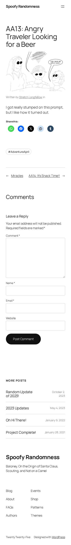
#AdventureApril (18, 152)
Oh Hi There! (16, 420)
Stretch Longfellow (30, 97)
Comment (13, 235)
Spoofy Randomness (23, 6)
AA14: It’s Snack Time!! (44, 176)
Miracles (17, 176)
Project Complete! (21, 432)
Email (10, 300)
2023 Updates (17, 408)
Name (10, 283)
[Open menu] (62, 6)
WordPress (58, 537)
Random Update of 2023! (19, 394)
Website (11, 318)
